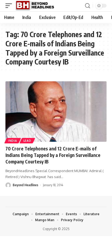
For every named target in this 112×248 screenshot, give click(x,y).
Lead (27, 140)
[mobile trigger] (10, 5)
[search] (87, 6)
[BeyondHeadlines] (37, 5)
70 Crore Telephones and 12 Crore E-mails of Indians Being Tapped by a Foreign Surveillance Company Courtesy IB (52, 155)
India (12, 140)
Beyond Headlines (25, 185)
